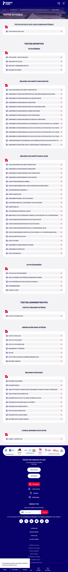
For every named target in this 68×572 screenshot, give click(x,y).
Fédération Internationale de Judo (34, 562)
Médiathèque (35, 497)
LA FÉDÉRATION (13, 9)
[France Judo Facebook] (21, 521)
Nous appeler (34, 470)
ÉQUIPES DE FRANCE (34, 532)
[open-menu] (64, 3)
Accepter (25, 569)
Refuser (5, 569)
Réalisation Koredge (35, 556)
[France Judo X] (26, 521)
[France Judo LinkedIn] (47, 521)
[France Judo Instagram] (37, 521)
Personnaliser (15, 569)
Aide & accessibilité (34, 550)
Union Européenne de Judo (34, 559)
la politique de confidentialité (30, 516)
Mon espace (47, 570)
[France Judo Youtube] (31, 521)
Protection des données (34, 548)
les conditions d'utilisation (44, 516)
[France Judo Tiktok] (42, 521)
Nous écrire (34, 476)
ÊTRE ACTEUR (34, 535)
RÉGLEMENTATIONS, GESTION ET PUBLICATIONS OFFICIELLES (34, 9)
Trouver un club (36, 489)
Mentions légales (34, 553)
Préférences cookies (34, 545)
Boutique (38, 570)
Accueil (4, 9)
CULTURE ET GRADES (34, 539)
